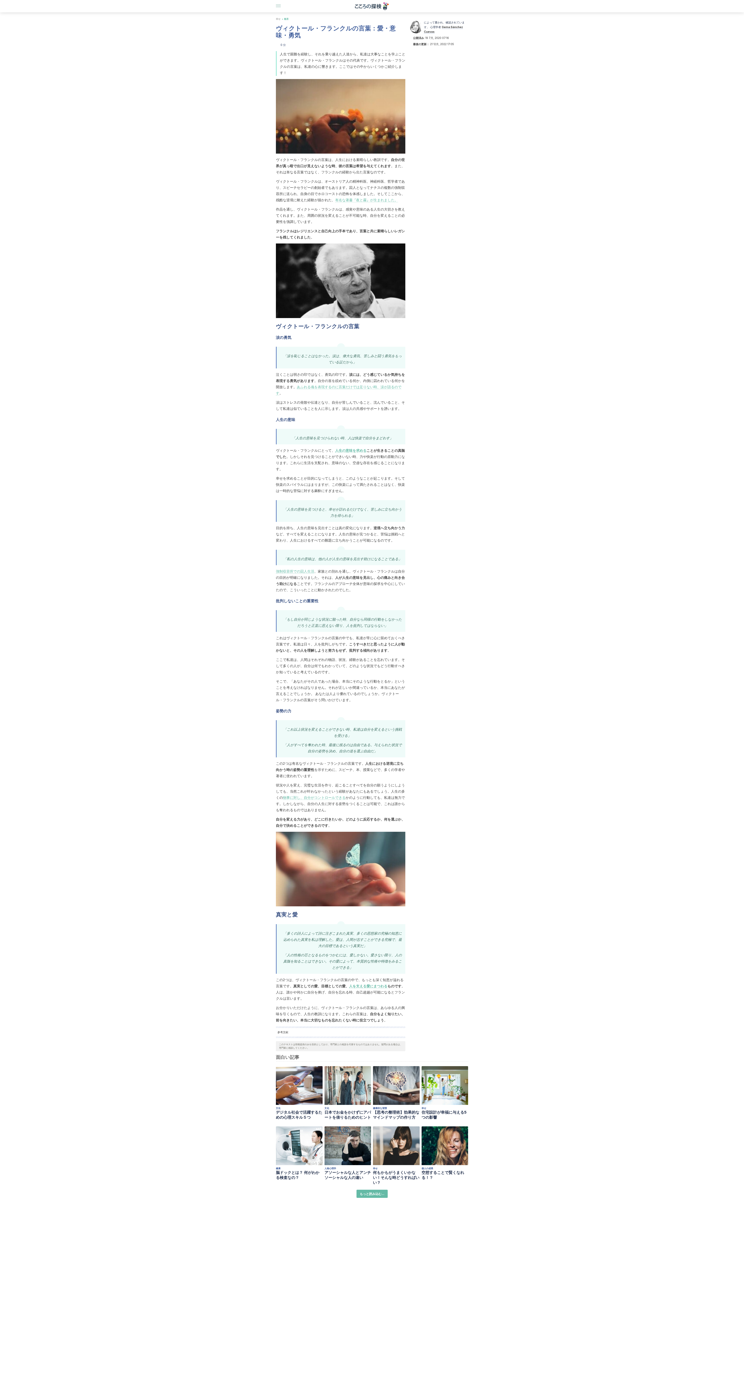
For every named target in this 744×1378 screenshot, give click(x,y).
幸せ (278, 18)
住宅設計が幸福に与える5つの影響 (444, 1115)
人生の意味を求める (351, 450)
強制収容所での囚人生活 (295, 571)
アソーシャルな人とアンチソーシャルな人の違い (348, 1175)
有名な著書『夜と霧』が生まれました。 (366, 200)
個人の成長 (427, 1168)
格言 (286, 18)
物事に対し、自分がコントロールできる (314, 798)
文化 (278, 1108)
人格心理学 (330, 1168)
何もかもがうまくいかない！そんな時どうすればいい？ (396, 1177)
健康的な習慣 (380, 1108)
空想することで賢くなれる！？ (443, 1175)
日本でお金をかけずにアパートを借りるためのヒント (348, 1115)
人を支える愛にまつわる (368, 986)
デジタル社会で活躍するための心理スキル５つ (299, 1115)
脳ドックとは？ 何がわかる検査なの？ (297, 1175)
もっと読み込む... (372, 1194)
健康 (278, 1168)
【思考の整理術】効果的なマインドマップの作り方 (396, 1115)
